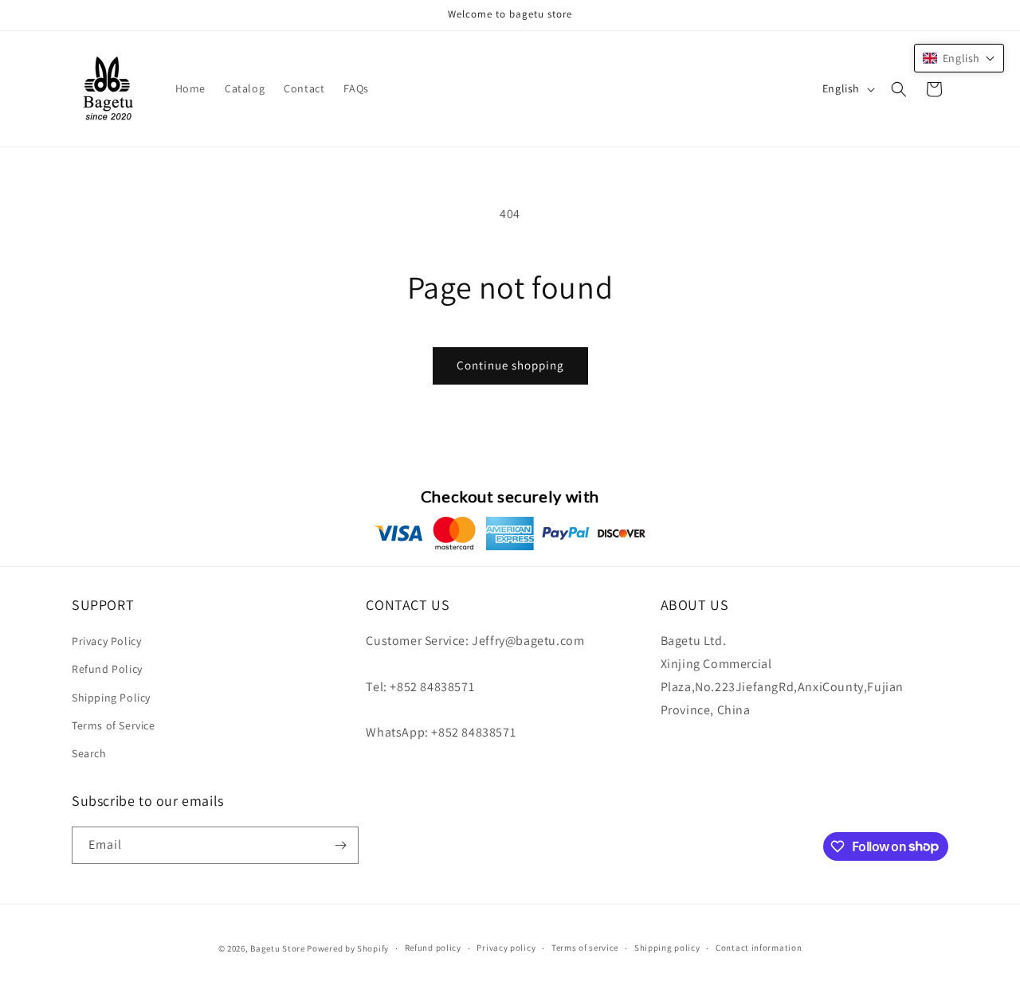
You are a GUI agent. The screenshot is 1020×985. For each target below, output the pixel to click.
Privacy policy (506, 947)
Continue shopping (510, 365)
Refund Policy (107, 669)
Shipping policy (667, 947)
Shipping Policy (111, 697)
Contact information (759, 947)
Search (89, 753)
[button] (898, 89)
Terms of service (584, 947)
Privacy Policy (106, 641)
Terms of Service (113, 725)
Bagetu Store (277, 948)
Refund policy (433, 947)
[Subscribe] (340, 845)
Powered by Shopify (348, 948)
